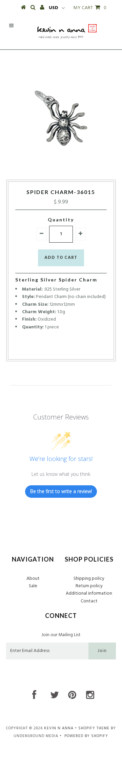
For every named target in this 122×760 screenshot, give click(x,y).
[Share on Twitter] (59, 348)
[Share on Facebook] (48, 348)
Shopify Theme (93, 728)
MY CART (90, 8)
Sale (33, 586)
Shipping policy (89, 578)
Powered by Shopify (86, 736)
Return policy (89, 586)
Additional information (89, 593)
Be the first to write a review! (61, 491)
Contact (89, 601)
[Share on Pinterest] (72, 348)
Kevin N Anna (59, 728)
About (33, 578)
